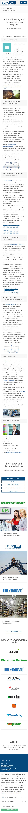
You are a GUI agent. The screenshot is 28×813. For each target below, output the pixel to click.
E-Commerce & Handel (13, 491)
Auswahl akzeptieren (8, 806)
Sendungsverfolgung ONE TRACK (16, 244)
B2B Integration (4, 763)
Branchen (9, 8)
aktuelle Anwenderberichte (13, 478)
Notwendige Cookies (10, 797)
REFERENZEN (10, 36)
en (25, 2)
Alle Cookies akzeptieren (9, 809)
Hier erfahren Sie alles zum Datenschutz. (11, 793)
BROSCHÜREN (5, 36)
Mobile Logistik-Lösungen (6, 770)
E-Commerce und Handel (10, 10)
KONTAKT (24, 36)
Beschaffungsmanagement (7, 765)
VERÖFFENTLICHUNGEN (17, 36)
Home (2, 8)
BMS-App (22, 391)
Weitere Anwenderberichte (14, 631)
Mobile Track (7, 361)
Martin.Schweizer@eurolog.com (14, 452)
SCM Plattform (13, 481)
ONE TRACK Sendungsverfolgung (13, 488)
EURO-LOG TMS (8, 181)
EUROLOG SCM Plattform (9, 380)
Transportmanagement (13, 484)
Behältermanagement (11, 304)
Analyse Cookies (9, 801)
